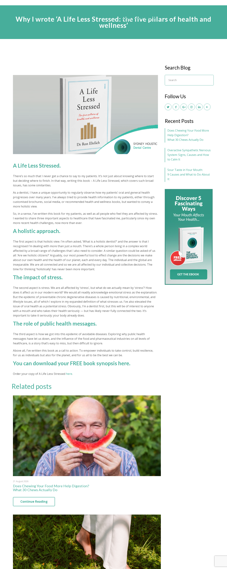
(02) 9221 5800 (139, 17)
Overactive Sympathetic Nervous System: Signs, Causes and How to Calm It (189, 154)
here (123, 363)
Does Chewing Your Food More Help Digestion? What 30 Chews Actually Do (51, 488)
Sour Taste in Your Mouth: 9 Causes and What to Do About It (188, 174)
